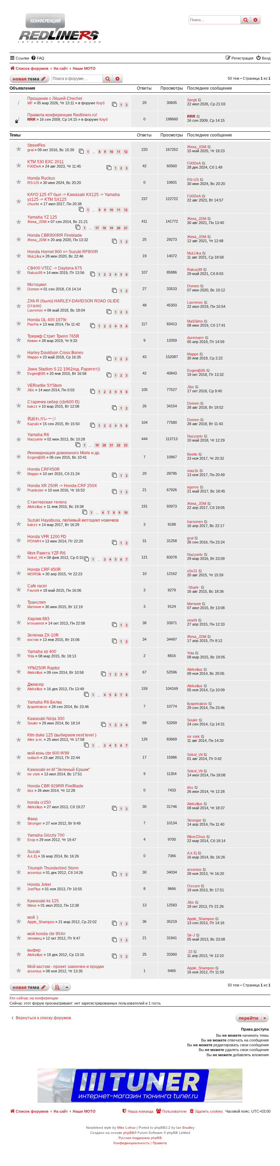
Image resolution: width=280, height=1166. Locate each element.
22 (118, 445)
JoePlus (34, 889)
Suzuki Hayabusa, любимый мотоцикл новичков (72, 520)
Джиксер (35, 684)
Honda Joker (39, 884)
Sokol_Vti (35, 557)
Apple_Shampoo (40, 922)
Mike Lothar (126, 1127)
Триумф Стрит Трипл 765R (53, 336)
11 (118, 151)
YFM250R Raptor (43, 668)
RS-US (33, 183)
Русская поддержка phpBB (140, 1138)
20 (118, 228)
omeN (192, 620)
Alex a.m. (35, 739)
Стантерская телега (47, 502)
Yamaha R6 (38, 434)
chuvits (33, 204)
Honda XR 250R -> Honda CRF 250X (62, 485)
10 (111, 151)
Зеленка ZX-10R (43, 635)
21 (125, 228)
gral (30, 150)
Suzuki (33, 851)
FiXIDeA (34, 166)
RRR (31, 119)
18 (104, 228)
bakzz (32, 406)
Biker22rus (196, 837)
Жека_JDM (196, 147)
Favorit (33, 590)
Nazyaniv (35, 439)
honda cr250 (39, 802)
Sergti (192, 100)
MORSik (34, 574)
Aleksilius (35, 507)
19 (111, 228)
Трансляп (36, 602)
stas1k (192, 471)
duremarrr (195, 338)
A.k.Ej (32, 856)
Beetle (192, 454)
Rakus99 (34, 273)
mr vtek (193, 736)
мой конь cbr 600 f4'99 (48, 753)
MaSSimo (195, 321)
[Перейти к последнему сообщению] (200, 100)
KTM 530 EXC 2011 (45, 161)
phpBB (128, 1133)
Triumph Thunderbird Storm (53, 868)
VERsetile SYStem (44, 385)
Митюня (34, 607)
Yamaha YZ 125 (42, 217)
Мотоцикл (36, 284)
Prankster (35, 490)
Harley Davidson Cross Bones (55, 352)
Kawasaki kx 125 (43, 901)
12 (125, 151)
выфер (34, 950)
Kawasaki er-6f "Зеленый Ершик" (58, 769)
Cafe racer (37, 586)
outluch (33, 758)
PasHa (33, 324)
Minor (32, 905)
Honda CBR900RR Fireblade (54, 235)
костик (33, 640)
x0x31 (192, 571)
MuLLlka (34, 256)
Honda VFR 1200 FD (46, 536)
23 (125, 445)
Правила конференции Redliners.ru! (62, 115)
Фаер (32, 818)
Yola (30, 656)
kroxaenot (35, 623)
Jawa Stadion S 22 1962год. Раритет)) (63, 369)
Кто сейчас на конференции (34, 998)
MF (30, 103)
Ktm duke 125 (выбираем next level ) (61, 735)
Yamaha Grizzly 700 (46, 835)
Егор (31, 840)
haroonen (195, 522)
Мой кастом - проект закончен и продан (65, 966)
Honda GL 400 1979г (47, 319)
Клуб (100, 103)
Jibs (30, 390)
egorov (193, 487)
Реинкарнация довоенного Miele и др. (63, 452)
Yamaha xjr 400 (41, 651)
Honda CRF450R (43, 469)
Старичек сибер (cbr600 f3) (53, 401)
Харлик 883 (38, 618)
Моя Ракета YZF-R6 (46, 553)
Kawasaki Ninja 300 (46, 718)
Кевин (32, 341)
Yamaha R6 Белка (44, 702)
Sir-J (191, 935)
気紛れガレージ (41, 418)
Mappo (33, 357)
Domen (33, 289)
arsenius (34, 872)
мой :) (32, 917)
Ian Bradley (185, 1127)
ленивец (34, 938)
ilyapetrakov (37, 707)
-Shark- (193, 587)
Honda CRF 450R (44, 569)
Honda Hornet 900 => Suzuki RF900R (62, 251)
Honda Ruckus (41, 178)
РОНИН (34, 541)
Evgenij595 (36, 373)
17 (97, 228)
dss (30, 790)
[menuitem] (37, 58)
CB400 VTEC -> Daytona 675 (54, 268)
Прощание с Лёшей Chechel (54, 98)
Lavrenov (35, 310)
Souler (32, 723)
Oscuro (193, 886)
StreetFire (36, 145)
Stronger (34, 823)
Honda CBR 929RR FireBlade (55, 786)
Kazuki (33, 424)
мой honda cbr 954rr (46, 933)
